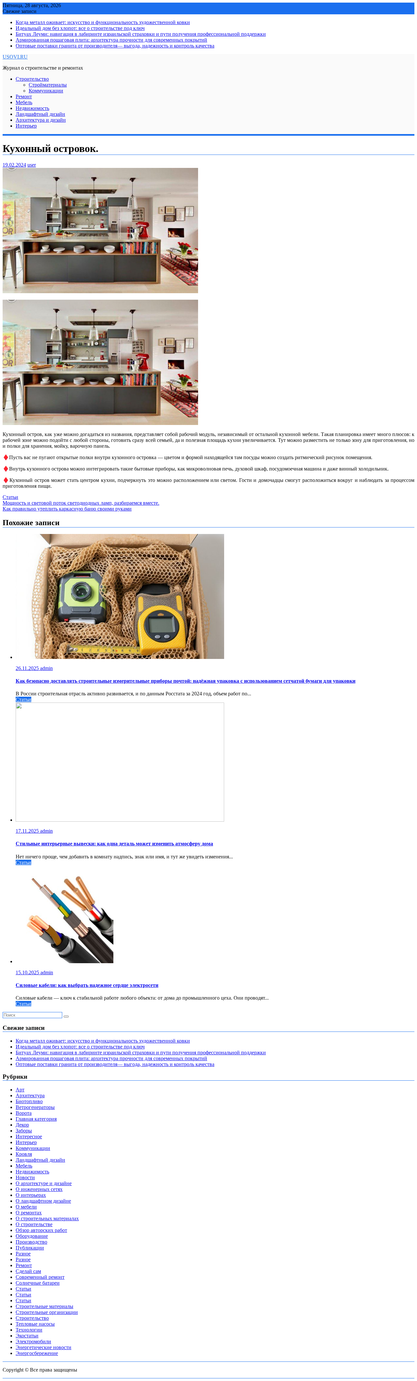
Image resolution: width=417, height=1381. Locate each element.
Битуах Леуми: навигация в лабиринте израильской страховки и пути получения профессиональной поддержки (141, 34)
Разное (23, 1253)
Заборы (24, 1130)
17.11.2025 (28, 831)
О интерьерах (31, 1195)
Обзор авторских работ (41, 1230)
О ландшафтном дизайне (43, 1201)
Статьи (10, 497)
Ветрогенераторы (35, 1107)
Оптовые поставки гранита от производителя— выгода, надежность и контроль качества (115, 45)
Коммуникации (46, 90)
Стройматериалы (48, 85)
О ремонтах (29, 1212)
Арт (20, 1089)
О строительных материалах (47, 1218)
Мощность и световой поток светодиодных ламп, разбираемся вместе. (81, 503)
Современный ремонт (40, 1277)
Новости (25, 1177)
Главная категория (36, 1119)
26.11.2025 (28, 668)
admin (46, 668)
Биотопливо (29, 1101)
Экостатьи (27, 1335)
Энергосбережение (37, 1353)
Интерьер (26, 126)
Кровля (24, 1154)
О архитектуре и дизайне (44, 1183)
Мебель (24, 102)
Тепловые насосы (35, 1324)
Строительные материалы (44, 1306)
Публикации (30, 1248)
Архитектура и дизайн (41, 120)
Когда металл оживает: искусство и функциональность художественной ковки (103, 22)
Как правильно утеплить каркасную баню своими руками (67, 509)
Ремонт (24, 96)
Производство (31, 1242)
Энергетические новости (43, 1347)
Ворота (24, 1113)
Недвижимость (32, 108)
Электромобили (33, 1341)
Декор (22, 1125)
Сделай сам (28, 1271)
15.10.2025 (28, 972)
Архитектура (30, 1095)
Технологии (29, 1330)
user (31, 165)
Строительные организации (47, 1312)
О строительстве (34, 1224)
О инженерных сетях (39, 1189)
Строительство (32, 79)
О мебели (26, 1207)
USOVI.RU (15, 57)
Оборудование (32, 1236)
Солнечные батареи (38, 1283)
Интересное (29, 1136)
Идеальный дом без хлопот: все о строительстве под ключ (80, 28)
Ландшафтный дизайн (40, 114)
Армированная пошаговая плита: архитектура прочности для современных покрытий (111, 40)
